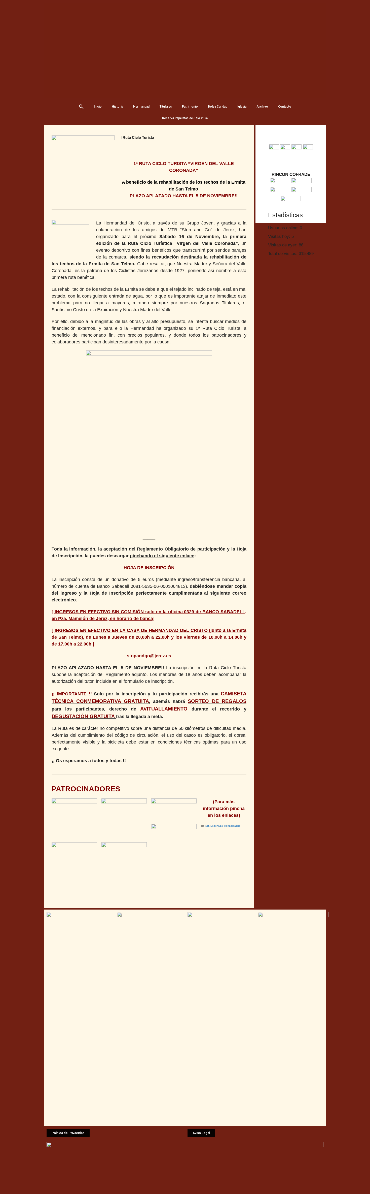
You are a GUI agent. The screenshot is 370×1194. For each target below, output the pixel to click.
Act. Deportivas (214, 825)
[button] (68, 1133)
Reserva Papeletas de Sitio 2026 (185, 118)
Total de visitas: (283, 253)
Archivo (262, 106)
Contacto (284, 106)
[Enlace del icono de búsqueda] (81, 106)
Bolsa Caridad (217, 106)
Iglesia (241, 106)
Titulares (166, 106)
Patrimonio (190, 106)
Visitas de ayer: (283, 245)
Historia (117, 106)
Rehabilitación (232, 825)
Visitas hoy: (279, 236)
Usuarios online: (284, 227)
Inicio (98, 106)
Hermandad (141, 106)
